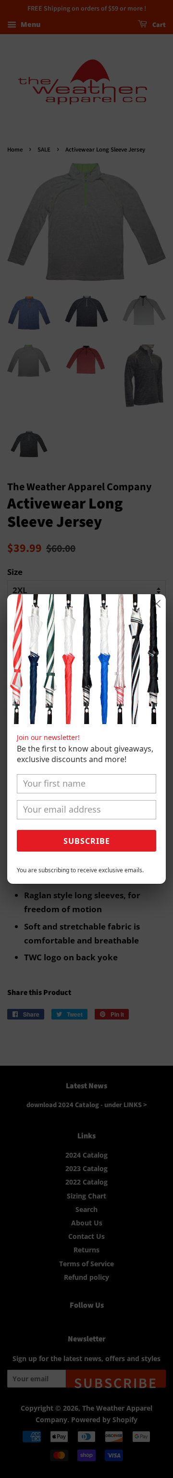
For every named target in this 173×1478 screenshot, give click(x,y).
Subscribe (86, 841)
